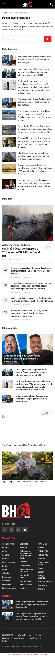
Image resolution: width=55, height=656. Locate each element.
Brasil (4, 570)
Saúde (41, 568)
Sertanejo (42, 585)
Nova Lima (42, 544)
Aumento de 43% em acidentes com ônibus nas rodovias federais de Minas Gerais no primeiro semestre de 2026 (35, 129)
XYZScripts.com (41, 654)
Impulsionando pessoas (26, 570)
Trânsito (41, 589)
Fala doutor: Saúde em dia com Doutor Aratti (26, 554)
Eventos (23, 547)
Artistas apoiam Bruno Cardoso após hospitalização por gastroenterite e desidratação (34, 59)
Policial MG (43, 555)
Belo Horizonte (9, 562)
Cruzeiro (6, 581)
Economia (6, 584)
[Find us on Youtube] (25, 529)
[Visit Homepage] (27, 4)
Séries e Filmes (45, 581)
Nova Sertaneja (35, 638)
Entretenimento (9, 588)
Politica (41, 558)
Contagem (6, 577)
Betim (4, 566)
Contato (5, 641)
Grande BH (25, 565)
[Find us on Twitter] (11, 529)
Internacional (26, 581)
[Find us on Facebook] (4, 529)
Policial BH (43, 551)
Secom (41, 572)
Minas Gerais (26, 585)
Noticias (24, 588)
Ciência (5, 573)
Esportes (24, 544)
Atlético (5, 558)
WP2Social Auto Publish (16, 654)
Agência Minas (8, 544)
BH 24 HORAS (7, 635)
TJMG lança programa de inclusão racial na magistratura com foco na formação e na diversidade (33, 156)
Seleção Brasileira (42, 576)
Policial (41, 547)
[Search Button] (51, 4)
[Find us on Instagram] (18, 529)
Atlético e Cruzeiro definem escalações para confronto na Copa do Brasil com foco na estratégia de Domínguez (30, 313)
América (6, 547)
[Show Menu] (3, 4)
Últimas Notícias (24, 635)
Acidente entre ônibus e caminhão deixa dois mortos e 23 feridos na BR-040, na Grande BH (21, 250)
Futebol (23, 562)
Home (4, 13)
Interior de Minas (24, 576)
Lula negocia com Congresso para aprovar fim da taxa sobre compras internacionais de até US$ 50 (33, 72)
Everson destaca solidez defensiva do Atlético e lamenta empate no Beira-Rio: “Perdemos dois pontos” (31, 271)
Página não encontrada (18, 13)
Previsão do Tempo (43, 563)
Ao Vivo (5, 555)
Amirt (4, 551)
